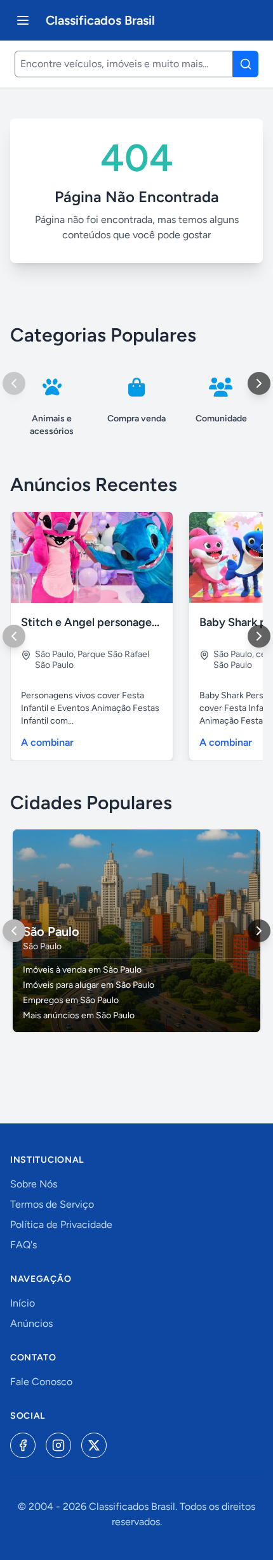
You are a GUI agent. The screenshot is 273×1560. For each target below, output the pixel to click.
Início (22, 1303)
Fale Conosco (41, 1382)
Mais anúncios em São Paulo (79, 1015)
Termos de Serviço (52, 1204)
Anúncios (31, 1323)
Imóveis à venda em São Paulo (82, 969)
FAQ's (23, 1245)
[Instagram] (58, 1445)
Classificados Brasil (100, 20)
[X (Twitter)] (94, 1445)
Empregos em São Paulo (71, 1000)
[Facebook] (23, 1445)
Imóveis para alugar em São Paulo (88, 985)
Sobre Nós (33, 1184)
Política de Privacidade (61, 1224)
